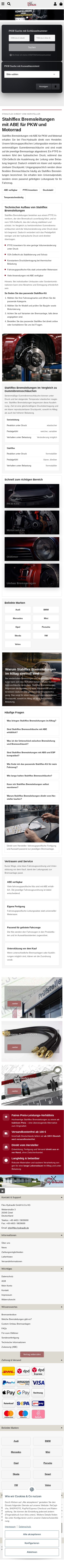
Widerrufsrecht (8, 1299)
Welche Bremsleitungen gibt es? (16, 1319)
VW (46, 635)
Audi (17, 609)
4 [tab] (37, 17)
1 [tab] (22, 17)
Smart (48, 1474)
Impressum (10, 1526)
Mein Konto (6, 1285)
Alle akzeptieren (32, 1534)
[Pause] (2, 1190)
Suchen (32, 47)
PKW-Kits (13, 503)
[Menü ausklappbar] (2, 3)
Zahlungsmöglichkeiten (12, 1252)
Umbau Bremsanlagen (21, 583)
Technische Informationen (13, 1342)
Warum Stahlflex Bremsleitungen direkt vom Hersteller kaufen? (31, 797)
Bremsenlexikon (8, 1314)
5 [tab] (41, 17)
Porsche (46, 627)
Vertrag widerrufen (32, 1354)
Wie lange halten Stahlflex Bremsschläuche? (29, 775)
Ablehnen (32, 1552)
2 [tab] (27, 17)
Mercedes (18, 618)
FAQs (4, 1328)
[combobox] (32, 74)
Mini (46, 618)
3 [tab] (32, 17)
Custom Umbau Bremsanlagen (15, 1324)
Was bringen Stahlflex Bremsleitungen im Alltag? (31, 720)
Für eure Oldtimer (9, 1333)
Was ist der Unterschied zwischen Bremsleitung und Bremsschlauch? (31, 742)
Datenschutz (25, 1526)
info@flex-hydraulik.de (18, 1228)
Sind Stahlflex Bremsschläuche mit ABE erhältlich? (27, 731)
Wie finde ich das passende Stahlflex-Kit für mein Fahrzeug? (32, 765)
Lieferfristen (7, 1257)
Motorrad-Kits (16, 530)
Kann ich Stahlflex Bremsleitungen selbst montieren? (28, 785)
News (4, 1247)
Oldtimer (12, 556)
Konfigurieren (32, 1543)
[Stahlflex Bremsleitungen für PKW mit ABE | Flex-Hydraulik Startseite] (32, 4)
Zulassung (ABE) (9, 1347)
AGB (3, 1281)
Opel (17, 627)
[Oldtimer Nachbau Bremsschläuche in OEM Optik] (32, 14)
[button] (55, 3)
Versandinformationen (11, 1261)
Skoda (18, 635)
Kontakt (5, 1290)
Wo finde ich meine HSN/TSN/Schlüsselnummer (31, 55)
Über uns (5, 1243)
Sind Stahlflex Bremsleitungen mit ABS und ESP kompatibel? (31, 754)
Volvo (18, 644)
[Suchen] (9, 3)
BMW (46, 609)
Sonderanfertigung (10, 1337)
